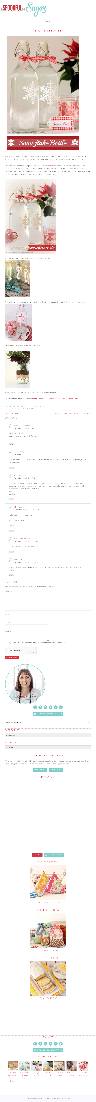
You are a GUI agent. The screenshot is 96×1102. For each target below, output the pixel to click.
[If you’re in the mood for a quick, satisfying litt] (26, 840)
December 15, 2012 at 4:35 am (26, 428)
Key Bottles (46, 259)
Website (8, 631)
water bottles (50, 166)
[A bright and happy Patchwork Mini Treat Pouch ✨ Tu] (26, 792)
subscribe (34, 399)
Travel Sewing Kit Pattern (48, 902)
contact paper (35, 345)
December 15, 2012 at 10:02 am (26, 510)
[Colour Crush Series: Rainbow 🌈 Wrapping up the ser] (69, 840)
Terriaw (17, 559)
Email (7, 623)
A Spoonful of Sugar (24, 10)
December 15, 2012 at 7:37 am (26, 454)
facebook (55, 399)
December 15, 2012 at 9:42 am (26, 478)
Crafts (28, 406)
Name (8, 614)
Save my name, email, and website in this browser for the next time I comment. (35, 643)
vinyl (33, 408)
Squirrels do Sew (20, 425)
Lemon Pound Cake (48, 998)
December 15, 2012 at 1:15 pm (26, 541)
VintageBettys (19, 452)
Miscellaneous (38, 406)
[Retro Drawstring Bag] (48, 930)
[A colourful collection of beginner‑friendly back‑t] (26, 816)
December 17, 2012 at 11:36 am (26, 562)
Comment (9, 592)
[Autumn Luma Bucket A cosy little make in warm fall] (69, 816)
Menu (48, 22)
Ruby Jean (18, 475)
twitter (62, 399)
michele (17, 507)
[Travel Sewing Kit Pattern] (48, 882)
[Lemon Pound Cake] (48, 978)
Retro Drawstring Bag (48, 950)
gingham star (79, 302)
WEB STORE (40, 770)
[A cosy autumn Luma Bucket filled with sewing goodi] (69, 792)
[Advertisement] (50, 1011)
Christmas (20, 406)
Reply (11, 444)
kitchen (26, 408)
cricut (19, 408)
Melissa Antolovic (21, 538)
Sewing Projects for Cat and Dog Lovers (13, 1077)
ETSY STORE (56, 770)
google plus (73, 399)
